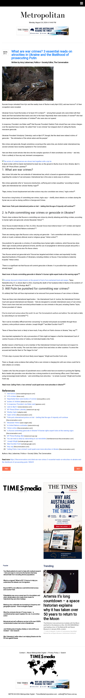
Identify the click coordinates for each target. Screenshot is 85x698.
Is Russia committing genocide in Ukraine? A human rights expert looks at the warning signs (44, 274)
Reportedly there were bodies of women (60, 116)
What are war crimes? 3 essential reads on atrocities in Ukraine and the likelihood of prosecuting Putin (41, 54)
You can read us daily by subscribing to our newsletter (26, 439)
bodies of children (29, 118)
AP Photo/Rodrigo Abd (20, 285)
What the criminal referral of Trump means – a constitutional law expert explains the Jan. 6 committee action (21, 614)
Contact (22, 653)
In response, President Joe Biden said (16, 124)
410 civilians (39, 113)
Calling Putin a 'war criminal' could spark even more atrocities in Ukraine (37, 385)
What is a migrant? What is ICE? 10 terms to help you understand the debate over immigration (20, 581)
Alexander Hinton (35, 220)
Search (63, 653)
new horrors (70, 104)
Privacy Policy (53, 653)
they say (72, 330)
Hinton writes (51, 237)
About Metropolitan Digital (36, 653)
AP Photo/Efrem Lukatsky (16, 167)
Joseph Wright (37, 324)
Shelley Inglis (32, 186)
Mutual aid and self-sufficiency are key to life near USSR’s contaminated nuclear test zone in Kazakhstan (22, 622)
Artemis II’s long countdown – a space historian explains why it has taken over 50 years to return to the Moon (61, 607)
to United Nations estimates (24, 229)
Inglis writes (69, 192)
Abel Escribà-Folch (55, 324)
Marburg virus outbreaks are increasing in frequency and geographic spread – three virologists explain (21, 605)
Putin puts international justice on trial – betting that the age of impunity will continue (42, 206)
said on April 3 (38, 135)
